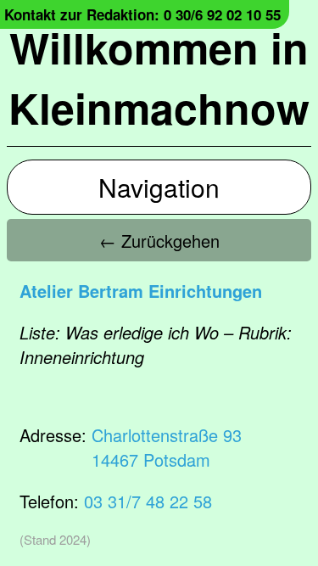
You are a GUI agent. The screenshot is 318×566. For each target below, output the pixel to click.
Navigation (159, 187)
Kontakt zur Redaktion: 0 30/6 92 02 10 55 (142, 14)
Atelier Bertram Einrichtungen (141, 290)
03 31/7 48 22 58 (148, 501)
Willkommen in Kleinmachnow (159, 77)
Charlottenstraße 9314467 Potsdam (167, 447)
